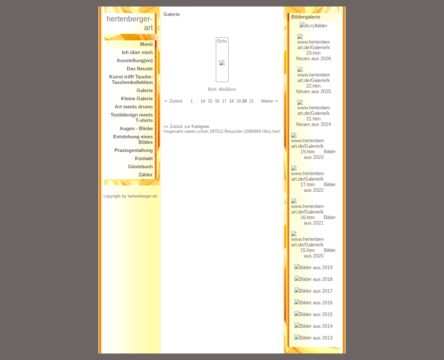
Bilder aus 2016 (316, 302)
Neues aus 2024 (313, 124)
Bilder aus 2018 (316, 279)
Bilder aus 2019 (316, 267)
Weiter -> (269, 101)
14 (203, 101)
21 (251, 101)
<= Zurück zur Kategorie (186, 126)
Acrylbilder (316, 25)
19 (238, 101)
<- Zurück (173, 101)
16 (217, 101)
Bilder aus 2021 (320, 220)
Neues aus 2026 (313, 58)
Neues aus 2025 (313, 91)
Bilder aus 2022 (320, 187)
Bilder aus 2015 (316, 314)
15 (210, 101)
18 (231, 101)
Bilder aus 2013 (316, 337)
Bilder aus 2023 (320, 154)
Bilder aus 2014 (316, 326)
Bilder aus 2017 (316, 291)
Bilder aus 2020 (320, 252)
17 (224, 101)
